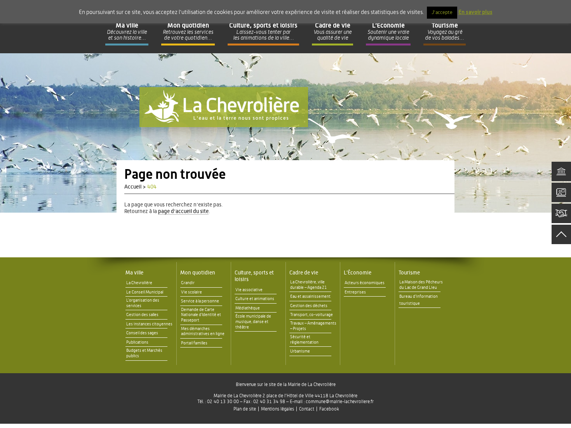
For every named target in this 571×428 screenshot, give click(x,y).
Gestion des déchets (308, 306)
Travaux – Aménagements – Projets (313, 326)
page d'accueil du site (183, 211)
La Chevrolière (139, 283)
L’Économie (357, 273)
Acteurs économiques (365, 283)
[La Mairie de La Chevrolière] (223, 107)
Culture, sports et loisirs (254, 276)
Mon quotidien (197, 273)
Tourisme (409, 273)
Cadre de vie (303, 273)
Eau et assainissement (310, 296)
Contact (306, 409)
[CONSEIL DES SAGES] (561, 213)
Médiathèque (247, 308)
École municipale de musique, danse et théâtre (253, 321)
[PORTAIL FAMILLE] (561, 192)
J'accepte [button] (442, 12)
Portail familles (194, 343)
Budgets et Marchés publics (144, 353)
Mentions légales (277, 409)
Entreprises (355, 292)
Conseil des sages (142, 333)
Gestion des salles (142, 315)
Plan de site (244, 409)
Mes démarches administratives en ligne (203, 331)
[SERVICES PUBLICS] (561, 171)
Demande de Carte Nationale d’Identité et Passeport (201, 315)
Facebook (329, 409)
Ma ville (134, 273)
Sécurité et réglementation (304, 339)
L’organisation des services (142, 303)
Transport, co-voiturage (311, 315)
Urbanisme (300, 351)
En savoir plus (475, 12)
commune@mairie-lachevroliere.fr (340, 401)
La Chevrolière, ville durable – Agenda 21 (308, 285)
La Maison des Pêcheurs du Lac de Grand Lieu (421, 285)
